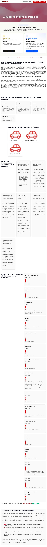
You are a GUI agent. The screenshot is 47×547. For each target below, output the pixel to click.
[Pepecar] (5, 1)
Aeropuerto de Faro (31, 519)
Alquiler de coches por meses (39, 1)
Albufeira (6, 527)
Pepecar (6, 57)
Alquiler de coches (12, 57)
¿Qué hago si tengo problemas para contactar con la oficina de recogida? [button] (38, 197)
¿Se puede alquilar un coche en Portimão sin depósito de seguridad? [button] (7, 197)
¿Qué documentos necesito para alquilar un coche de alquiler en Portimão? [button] (23, 164)
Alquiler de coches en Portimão (36, 57)
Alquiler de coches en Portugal (23, 57)
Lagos (5, 524)
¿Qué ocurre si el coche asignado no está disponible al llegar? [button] (7, 242)
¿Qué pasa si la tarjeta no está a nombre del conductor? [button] (38, 164)
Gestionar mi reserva (27, 1)
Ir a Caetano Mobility (32, 50)
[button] (8, 103)
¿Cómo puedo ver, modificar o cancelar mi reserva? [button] (23, 197)
